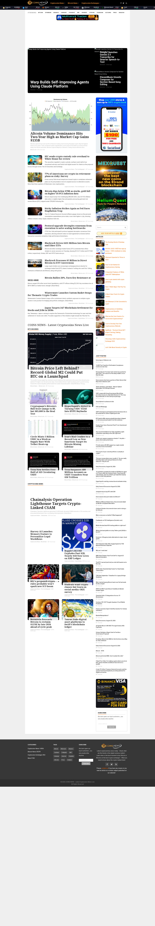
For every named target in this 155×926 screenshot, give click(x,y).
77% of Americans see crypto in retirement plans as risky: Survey (68, 175)
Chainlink (100, 12)
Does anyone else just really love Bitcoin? (108, 496)
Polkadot (72, 12)
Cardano (64, 12)
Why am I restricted (101, 550)
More (31, 758)
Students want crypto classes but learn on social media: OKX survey (76, 588)
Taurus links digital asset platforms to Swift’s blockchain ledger (75, 623)
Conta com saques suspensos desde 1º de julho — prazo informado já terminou (111, 439)
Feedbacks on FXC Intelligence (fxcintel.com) (109, 520)
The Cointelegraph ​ (80, 169)
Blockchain (82, 288)
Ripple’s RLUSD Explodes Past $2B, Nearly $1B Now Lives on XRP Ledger (76, 554)
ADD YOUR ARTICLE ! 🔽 (111, 233)
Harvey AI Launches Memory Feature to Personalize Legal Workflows (41, 535)
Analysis (121, 12)
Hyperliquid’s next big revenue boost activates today (111, 481)
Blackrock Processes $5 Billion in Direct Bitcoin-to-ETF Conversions (66, 261)
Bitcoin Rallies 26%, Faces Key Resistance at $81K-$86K (59, 279)
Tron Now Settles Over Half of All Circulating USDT (43, 472)
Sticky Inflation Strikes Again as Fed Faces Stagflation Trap (67, 209)
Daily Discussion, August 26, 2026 (105, 466)
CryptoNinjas (81, 318)
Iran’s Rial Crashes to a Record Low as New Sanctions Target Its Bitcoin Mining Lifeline (77, 441)
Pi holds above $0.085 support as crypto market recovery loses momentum (110, 445)
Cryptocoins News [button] (57, 3)
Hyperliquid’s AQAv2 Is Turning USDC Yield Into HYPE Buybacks (77, 409)
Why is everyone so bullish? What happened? (109, 515)
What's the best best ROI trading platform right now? (111, 525)
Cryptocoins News (69, 169)
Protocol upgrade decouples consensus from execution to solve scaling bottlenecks (68, 227)
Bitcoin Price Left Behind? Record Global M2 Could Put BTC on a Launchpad (56, 372)
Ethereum (48, 12)
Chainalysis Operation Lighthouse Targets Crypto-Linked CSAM (55, 503)
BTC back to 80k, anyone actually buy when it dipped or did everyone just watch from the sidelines (111, 419)
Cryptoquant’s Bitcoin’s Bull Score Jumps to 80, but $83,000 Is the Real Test (43, 410)
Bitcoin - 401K (100, 651)
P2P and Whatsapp (101, 406)
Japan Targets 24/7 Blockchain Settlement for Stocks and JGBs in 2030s (60, 309)
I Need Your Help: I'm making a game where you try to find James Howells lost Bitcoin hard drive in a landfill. (111, 662)
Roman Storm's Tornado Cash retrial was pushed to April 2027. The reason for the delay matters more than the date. (111, 373)
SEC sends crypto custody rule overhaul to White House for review (67, 157)
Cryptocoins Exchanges (36, 755)
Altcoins (108, 12)
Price (115, 12)
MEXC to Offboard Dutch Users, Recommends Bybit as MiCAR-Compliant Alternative (111, 502)
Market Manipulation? (102, 615)
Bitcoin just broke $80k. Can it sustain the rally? (109, 656)
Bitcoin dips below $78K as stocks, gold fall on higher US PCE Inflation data (67, 192)
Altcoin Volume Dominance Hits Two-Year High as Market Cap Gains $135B (59, 136)
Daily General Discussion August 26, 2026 (108, 486)
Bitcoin (40, 12)
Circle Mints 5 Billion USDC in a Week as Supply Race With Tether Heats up (42, 440)
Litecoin (91, 12)
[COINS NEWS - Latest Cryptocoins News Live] (38, 3)
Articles (99, 237)
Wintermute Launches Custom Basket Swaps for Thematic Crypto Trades (60, 294)
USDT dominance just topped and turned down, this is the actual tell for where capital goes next (111, 412)
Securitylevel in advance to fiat (105, 401)
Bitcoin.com (33, 149)
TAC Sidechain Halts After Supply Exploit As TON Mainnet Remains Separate (110, 544)
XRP (78, 12)
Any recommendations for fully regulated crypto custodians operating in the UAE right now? (110, 432)
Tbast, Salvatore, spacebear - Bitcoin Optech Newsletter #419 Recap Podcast (109, 387)
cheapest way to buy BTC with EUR (105, 491)
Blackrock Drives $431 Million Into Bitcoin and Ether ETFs (67, 244)
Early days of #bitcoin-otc (103, 360)
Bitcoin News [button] (73, 3)
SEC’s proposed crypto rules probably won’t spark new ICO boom (42, 584)
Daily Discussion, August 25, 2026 (105, 620)
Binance (56, 12)
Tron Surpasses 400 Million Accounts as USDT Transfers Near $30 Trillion (76, 473)
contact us (105, 768)
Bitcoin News (74, 221)
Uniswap (84, 12)
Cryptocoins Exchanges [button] (90, 3)
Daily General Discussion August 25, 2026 (108, 645)
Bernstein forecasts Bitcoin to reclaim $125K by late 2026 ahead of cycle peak (41, 623)
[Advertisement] (77, 34)
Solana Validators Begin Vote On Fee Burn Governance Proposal (108, 633)
